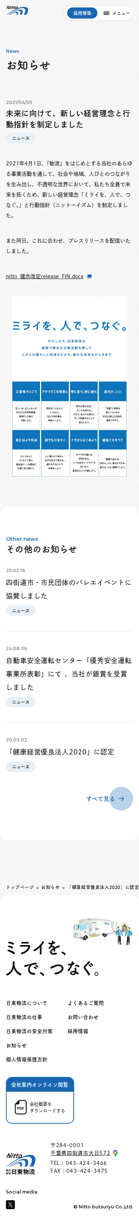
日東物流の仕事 (24, 1017)
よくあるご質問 (85, 1003)
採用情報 (82, 13)
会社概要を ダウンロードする (47, 1107)
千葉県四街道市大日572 (80, 1153)
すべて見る (100, 799)
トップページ (20, 887)
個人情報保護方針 (26, 1059)
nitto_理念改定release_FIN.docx (44, 276)
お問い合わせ (83, 1017)
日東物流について (26, 1003)
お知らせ (50, 887)
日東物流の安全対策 (29, 1031)
